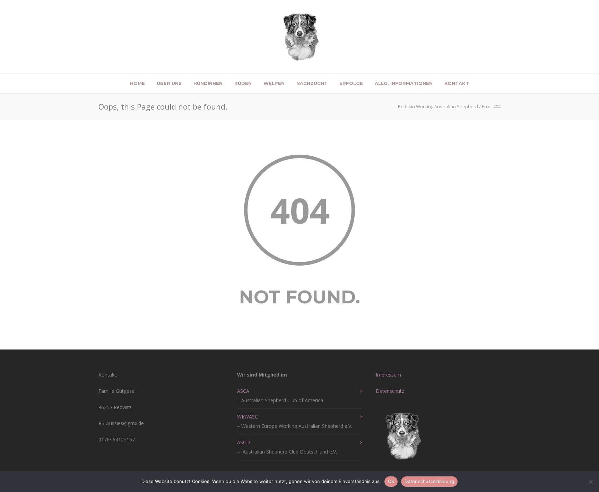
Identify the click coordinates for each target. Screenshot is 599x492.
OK (391, 481)
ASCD (243, 442)
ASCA (243, 391)
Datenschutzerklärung (429, 481)
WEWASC (247, 416)
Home (137, 83)
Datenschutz (390, 391)
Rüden (243, 83)
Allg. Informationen (404, 83)
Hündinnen (208, 83)
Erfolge (351, 83)
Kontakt (456, 83)
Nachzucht (312, 83)
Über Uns (169, 83)
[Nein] (590, 481)
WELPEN (274, 83)
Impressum (388, 374)
